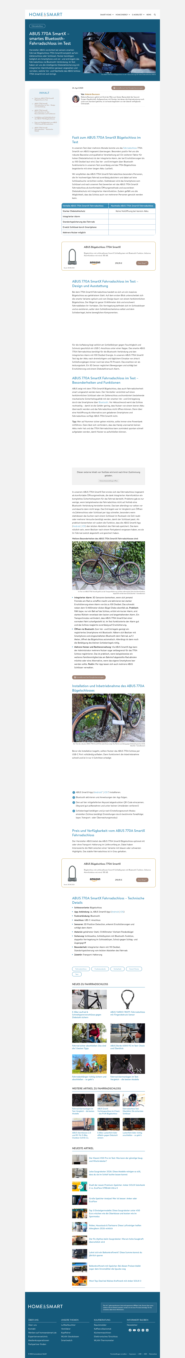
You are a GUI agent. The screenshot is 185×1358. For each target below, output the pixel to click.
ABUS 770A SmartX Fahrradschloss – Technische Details (44, 129)
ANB (139, 1354)
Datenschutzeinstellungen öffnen (109, 481)
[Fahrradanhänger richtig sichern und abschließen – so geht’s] (89, 1064)
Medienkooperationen (38, 1340)
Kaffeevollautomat (102, 1328)
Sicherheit (117, 969)
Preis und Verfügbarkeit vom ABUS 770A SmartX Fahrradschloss (46, 123)
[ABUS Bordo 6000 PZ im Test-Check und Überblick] (127, 1033)
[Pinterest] (138, 1330)
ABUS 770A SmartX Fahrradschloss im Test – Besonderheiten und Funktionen (45, 112)
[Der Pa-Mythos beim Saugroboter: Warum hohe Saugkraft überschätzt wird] (79, 1240)
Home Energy (122, 14)
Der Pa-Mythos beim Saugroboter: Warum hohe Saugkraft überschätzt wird (116, 1240)
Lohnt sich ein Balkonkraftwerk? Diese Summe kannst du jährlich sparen (115, 1254)
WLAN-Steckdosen (70, 1336)
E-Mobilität (137, 14)
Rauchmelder (100, 1324)
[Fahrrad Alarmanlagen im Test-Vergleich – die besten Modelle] (127, 1064)
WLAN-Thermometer (104, 1340)
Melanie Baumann (92, 94)
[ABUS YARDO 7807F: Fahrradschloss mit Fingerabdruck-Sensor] (127, 999)
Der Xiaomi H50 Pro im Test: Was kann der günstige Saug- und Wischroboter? (116, 1159)
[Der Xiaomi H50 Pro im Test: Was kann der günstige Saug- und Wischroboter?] (79, 1159)
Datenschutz (153, 1354)
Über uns (32, 1324)
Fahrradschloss (37, 26)
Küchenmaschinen (102, 1332)
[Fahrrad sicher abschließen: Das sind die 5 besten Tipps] (89, 1033)
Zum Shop (141, 263)
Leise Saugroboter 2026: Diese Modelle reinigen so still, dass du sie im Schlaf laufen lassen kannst (115, 1173)
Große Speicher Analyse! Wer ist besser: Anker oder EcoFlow (113, 1200)
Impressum (132, 1354)
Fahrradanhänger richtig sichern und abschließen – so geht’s (89, 1078)
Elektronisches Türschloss (106, 1336)
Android (76, 526)
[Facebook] (130, 1330)
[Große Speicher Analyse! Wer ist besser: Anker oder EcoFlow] (79, 1200)
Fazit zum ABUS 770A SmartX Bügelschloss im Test (44, 99)
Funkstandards (100, 969)
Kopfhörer (66, 1332)
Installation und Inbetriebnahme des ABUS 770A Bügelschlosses (45, 118)
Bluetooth (103, 402)
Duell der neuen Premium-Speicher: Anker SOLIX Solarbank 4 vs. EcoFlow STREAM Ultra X (117, 1186)
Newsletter (132, 1324)
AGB (145, 1354)
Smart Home (105, 14)
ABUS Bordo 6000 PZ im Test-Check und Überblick (127, 1047)
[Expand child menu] (113, 15)
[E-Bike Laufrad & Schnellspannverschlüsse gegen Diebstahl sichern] (89, 999)
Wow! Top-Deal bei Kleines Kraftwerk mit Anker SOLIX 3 (115, 1280)
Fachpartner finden (37, 1344)
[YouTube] (134, 1330)
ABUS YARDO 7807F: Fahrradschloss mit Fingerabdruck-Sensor (127, 1013)
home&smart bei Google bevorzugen (129, 88)
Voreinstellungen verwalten (118, 1354)
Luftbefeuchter (68, 1324)
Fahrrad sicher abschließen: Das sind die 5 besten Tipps (89, 1047)
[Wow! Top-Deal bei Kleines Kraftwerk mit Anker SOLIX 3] (79, 1281)
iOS (83, 526)
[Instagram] (143, 1330)
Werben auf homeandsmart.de (42, 1332)
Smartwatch (66, 1340)
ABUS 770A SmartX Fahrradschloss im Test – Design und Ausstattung (45, 105)
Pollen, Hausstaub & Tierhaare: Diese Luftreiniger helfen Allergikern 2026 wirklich (115, 1227)
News (148, 14)
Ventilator (66, 1328)
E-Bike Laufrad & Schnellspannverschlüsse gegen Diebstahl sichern (86, 1015)
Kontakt (32, 1328)
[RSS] (147, 1330)
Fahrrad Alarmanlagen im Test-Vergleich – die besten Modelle (124, 1078)
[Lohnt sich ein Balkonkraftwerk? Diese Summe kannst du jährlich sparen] (79, 1254)
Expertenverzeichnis (38, 1336)
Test (76, 974)
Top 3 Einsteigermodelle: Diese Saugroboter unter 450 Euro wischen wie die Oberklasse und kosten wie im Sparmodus (114, 1213)
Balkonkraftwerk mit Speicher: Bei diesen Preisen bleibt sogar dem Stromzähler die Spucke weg (115, 1267)
